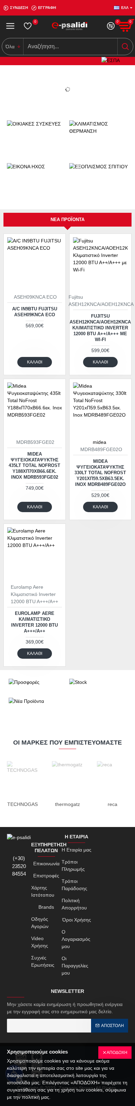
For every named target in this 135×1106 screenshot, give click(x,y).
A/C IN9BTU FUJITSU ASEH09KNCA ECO (34, 311)
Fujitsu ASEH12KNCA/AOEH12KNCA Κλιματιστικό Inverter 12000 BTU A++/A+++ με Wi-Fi (100, 327)
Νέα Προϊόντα (67, 219)
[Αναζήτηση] (125, 46)
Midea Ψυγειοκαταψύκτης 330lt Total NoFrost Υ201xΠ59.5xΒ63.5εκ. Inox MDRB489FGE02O (100, 473)
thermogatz (67, 804)
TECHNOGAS (22, 804)
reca (112, 804)
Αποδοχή (117, 1052)
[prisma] (34, 264)
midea (99, 442)
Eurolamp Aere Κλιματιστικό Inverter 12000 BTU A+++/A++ (34, 622)
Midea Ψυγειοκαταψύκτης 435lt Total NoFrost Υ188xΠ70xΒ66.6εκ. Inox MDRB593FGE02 (34, 465)
